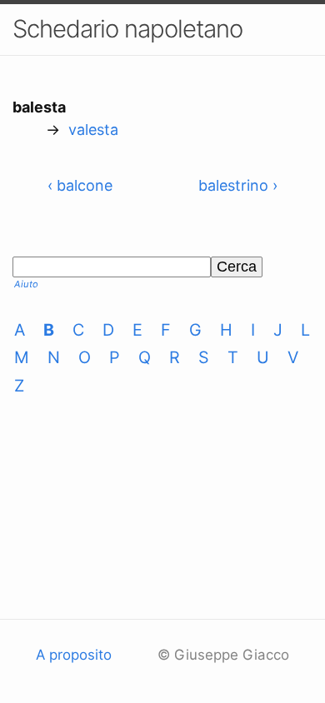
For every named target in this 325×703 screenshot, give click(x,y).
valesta (93, 129)
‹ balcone (80, 185)
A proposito (74, 654)
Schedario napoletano (127, 28)
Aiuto (26, 284)
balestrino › (238, 185)
